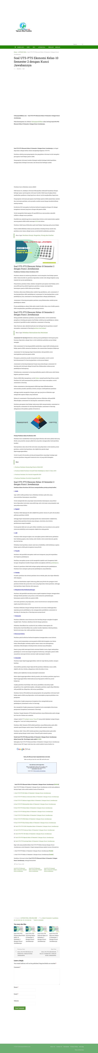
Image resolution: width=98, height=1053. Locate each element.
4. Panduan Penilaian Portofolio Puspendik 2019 (27, 478)
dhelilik (19, 69)
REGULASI (57, 47)
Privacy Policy (74, 1046)
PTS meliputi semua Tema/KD (30, 719)
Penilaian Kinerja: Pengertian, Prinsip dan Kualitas (37, 235)
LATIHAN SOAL (41, 47)
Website (16, 1001)
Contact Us (59, 1046)
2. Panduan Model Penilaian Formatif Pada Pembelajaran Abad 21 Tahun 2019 (35, 470)
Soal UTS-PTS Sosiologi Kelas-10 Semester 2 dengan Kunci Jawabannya (35, 841)
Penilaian (51, 47)
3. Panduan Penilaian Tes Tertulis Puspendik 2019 (27, 474)
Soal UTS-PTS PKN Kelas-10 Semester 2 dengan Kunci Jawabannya (33, 819)
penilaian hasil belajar (40, 328)
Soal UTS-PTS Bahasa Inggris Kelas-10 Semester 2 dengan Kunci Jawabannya (36, 800)
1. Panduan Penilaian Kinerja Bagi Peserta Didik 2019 (28, 467)
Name (16, 987)
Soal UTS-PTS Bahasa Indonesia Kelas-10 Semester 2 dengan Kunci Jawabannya (37, 796)
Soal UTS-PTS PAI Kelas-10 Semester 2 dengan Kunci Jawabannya (33, 793)
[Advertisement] (43, 10)
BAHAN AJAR (20, 47)
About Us (52, 1046)
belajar (37, 378)
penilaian (55, 918)
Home (15, 52)
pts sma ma (19, 920)
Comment (17, 967)
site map (81, 1046)
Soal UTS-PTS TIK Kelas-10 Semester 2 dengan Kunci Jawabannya (34, 833)
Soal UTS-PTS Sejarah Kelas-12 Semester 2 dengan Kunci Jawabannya (42, 937)
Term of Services (79, 1050)
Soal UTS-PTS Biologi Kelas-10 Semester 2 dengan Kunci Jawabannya (34, 811)
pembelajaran (55, 562)
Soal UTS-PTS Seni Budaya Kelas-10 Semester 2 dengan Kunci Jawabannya (35, 822)
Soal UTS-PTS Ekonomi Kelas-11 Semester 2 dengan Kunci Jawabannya (20, 870)
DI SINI (39, 739)
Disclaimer (66, 1046)
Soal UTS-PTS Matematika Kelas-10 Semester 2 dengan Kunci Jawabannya (35, 804)
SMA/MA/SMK (33, 918)
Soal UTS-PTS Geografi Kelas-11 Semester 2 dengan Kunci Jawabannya (50, 870)
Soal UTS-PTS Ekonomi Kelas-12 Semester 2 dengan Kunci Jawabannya (35, 870)
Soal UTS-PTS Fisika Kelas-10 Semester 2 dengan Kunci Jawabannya (34, 815)
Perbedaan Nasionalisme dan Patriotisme (35, 332)
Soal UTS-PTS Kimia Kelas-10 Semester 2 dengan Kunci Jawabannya (33, 808)
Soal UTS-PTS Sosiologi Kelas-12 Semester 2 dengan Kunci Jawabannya (30, 937)
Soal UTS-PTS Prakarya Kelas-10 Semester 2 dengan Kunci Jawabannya (35, 830)
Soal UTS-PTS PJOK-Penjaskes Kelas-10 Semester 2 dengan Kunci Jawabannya (37, 826)
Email (16, 994)
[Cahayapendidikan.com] (15, 47)
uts (23, 920)
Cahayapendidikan (37, 121)
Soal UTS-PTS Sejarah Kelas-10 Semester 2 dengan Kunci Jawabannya (35, 837)
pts (14, 920)
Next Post (48, 952)
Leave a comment (38, 920)
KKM (36, 221)
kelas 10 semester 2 (47, 918)
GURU (28, 47)
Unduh (51, 851)
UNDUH (56, 784)
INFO (34, 47)
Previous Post (25, 952)
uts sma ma (28, 920)
